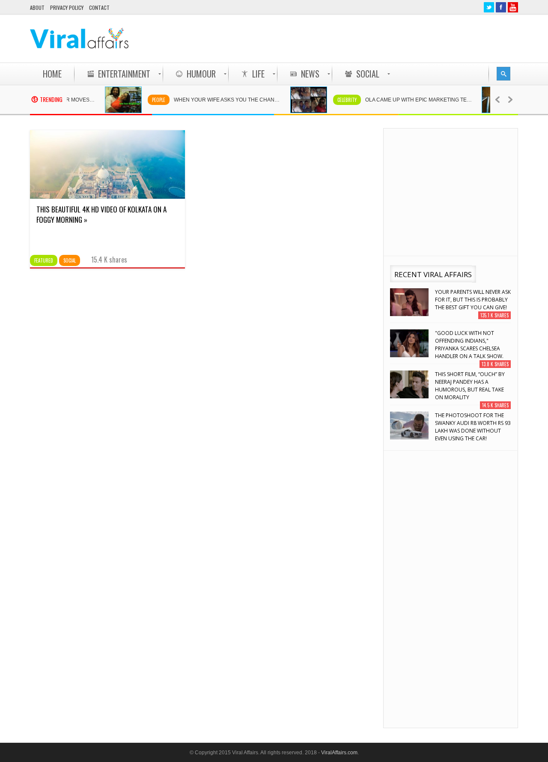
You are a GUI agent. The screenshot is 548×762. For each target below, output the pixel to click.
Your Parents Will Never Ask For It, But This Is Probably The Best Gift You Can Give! (473, 299)
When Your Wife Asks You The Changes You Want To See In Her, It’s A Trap (222, 100)
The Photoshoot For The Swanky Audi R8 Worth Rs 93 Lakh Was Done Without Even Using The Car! (473, 427)
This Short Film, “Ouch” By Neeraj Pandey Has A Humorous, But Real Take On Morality (470, 386)
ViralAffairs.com (339, 753)
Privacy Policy (66, 7)
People (149, 99)
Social (69, 260)
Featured (43, 260)
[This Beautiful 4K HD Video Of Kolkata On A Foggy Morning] (107, 196)
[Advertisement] (362, 38)
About (37, 7)
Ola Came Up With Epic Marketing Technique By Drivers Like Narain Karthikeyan (414, 100)
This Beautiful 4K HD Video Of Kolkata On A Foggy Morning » (101, 214)
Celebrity (338, 99)
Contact (99, 7)
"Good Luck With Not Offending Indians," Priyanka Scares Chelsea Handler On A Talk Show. (469, 344)
